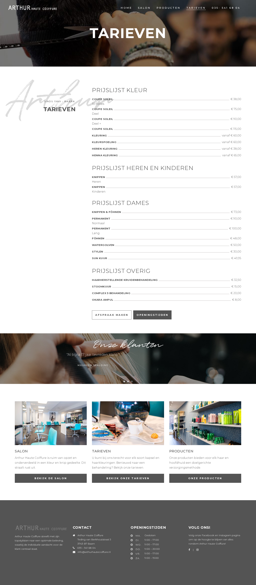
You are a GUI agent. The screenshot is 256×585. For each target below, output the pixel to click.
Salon (21, 451)
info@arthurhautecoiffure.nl (94, 552)
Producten (181, 451)
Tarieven (101, 451)
